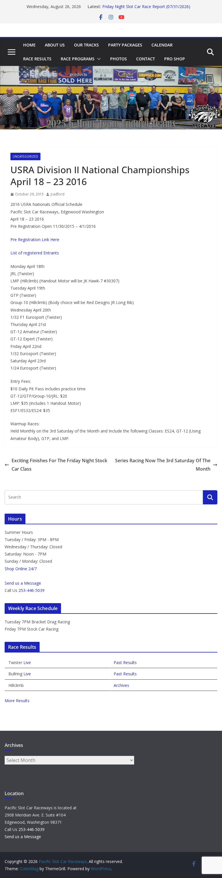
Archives (121, 685)
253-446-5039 (31, 590)
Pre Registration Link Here (34, 239)
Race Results (37, 58)
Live (27, 662)
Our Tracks (86, 45)
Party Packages (125, 45)
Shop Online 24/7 (21, 568)
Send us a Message (23, 583)
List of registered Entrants (34, 253)
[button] (98, 59)
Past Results (125, 662)
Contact (145, 58)
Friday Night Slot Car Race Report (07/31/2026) (146, 9)
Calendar (162, 45)
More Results (17, 700)
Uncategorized (25, 156)
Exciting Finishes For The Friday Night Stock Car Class (59, 464)
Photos (118, 58)
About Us (55, 45)
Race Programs (78, 58)
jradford (57, 194)
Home (29, 45)
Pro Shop (174, 58)
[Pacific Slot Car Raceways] (111, 70)
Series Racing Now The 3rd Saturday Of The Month (162, 464)
